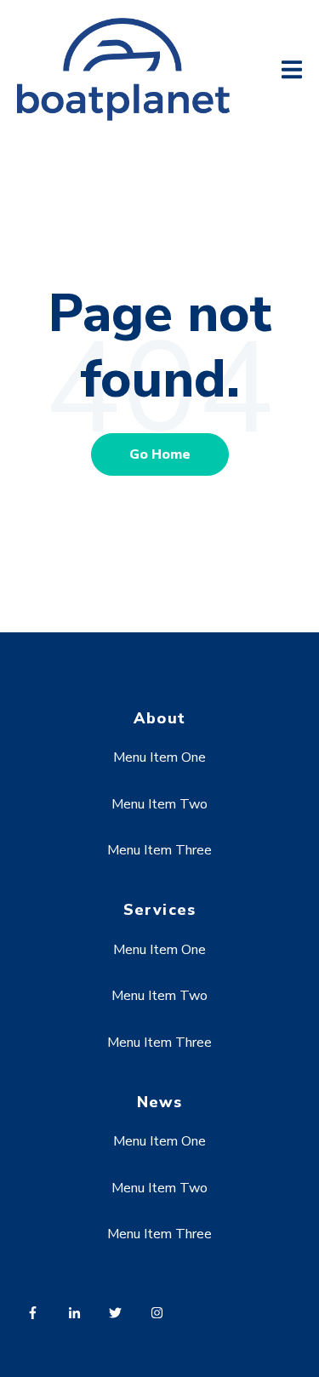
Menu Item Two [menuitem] (159, 804)
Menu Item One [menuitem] (159, 757)
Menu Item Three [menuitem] (159, 850)
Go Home (160, 454)
